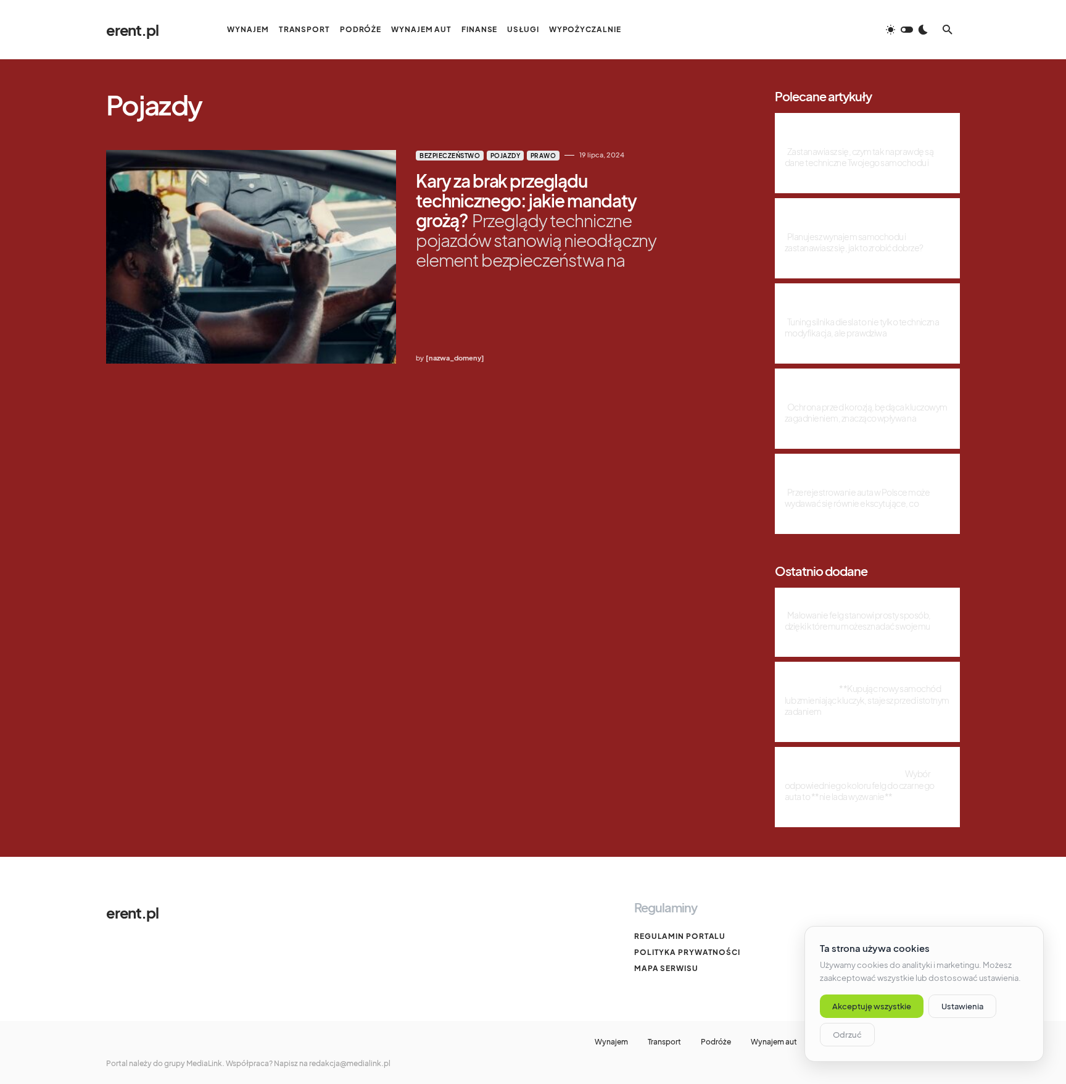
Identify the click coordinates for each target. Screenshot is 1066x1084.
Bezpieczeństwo (449, 155)
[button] (906, 29)
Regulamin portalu (679, 936)
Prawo (543, 155)
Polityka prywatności (687, 952)
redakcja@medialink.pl (349, 1063)
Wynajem (611, 1042)
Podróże (716, 1042)
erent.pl (132, 29)
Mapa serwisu (666, 968)
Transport (664, 1042)
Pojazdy (505, 155)
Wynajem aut (774, 1042)
